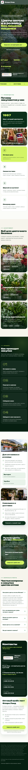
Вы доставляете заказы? (10, 630)
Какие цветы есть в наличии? (11, 624)
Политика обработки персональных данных (11, 763)
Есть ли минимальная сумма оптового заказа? (11, 611)
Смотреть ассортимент (13, 49)
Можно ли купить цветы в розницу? (10, 618)
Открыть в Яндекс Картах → (9, 674)
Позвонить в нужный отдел (13, 523)
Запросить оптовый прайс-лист (13, 44)
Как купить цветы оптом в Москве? (13, 592)
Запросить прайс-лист (13, 562)
